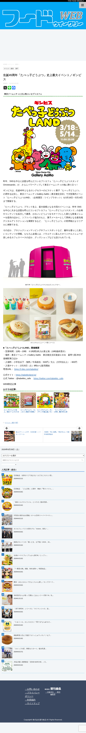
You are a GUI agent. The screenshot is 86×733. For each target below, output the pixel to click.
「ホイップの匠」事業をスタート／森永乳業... (30, 648)
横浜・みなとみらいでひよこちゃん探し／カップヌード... (34, 582)
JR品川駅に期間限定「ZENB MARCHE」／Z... (30, 662)
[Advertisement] (43, 45)
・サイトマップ (32, 703)
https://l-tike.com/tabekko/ (26, 369)
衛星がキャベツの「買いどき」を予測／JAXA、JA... (32, 542)
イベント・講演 (10, 422)
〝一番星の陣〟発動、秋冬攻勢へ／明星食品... (30, 569)
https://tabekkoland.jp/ (26, 375)
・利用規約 (30, 700)
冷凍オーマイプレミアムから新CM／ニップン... (30, 555)
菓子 (16, 422)
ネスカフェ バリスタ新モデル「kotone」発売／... (31, 529)
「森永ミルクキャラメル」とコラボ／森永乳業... (31, 502)
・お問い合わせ (32, 689)
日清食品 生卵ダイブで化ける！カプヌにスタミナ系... (33, 475)
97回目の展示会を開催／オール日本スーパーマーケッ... (33, 515)
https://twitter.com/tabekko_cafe (48, 378)
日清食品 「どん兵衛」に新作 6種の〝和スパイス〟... (34, 489)
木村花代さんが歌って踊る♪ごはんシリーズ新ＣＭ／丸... (34, 595)
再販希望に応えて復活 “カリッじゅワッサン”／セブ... (32, 635)
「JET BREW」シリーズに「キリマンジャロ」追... (32, 609)
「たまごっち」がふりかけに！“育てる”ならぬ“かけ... (32, 622)
